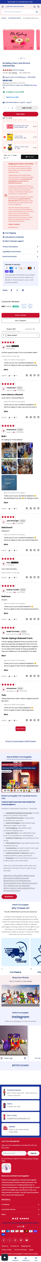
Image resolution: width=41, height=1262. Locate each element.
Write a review (20, 315)
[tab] (19, 757)
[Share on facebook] (27, 375)
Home (4, 18)
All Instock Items (14, 18)
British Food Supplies (14, 1254)
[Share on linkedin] (38, 375)
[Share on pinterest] (34, 375)
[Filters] (4, 335)
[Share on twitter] (31, 375)
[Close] (36, 163)
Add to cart (29, 157)
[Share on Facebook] (11, 290)
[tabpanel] (20, 830)
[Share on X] (17, 290)
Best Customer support (14, 241)
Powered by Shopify (30, 1254)
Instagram (20, 1016)
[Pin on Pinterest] (23, 290)
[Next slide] (24, 58)
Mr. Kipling (13, 73)
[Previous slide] (18, 58)
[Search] (37, 12)
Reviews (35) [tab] (11, 329)
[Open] (4, 1257)
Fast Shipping (10, 233)
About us (5, 1246)
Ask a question (20, 320)
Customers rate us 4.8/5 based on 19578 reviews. (20, 1223)
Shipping (6, 83)
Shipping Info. (26, 1246)
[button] (7, 70)
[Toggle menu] (3, 6)
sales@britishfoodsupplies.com (18, 1118)
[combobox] (20, 11)
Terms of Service (20, 1250)
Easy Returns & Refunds (14, 237)
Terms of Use (27, 1159)
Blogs (31, 1250)
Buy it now (20, 114)
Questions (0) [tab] (30, 329)
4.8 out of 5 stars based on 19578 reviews (20, 741)
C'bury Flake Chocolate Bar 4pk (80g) (20, 138)
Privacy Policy (7, 1250)
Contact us (14, 1246)
